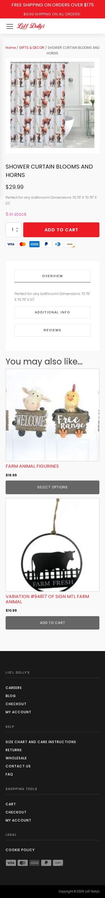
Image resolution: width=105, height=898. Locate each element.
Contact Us (18, 766)
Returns (14, 750)
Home (11, 47)
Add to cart (61, 230)
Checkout (16, 704)
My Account (18, 712)
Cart (11, 804)
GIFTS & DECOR (31, 47)
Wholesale (16, 758)
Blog (11, 695)
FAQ (9, 774)
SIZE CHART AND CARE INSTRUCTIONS (41, 741)
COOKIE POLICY (20, 849)
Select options (52, 487)
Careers (14, 687)
